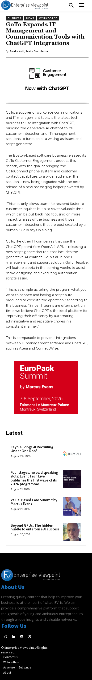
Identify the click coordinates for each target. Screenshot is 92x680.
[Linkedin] (13, 637)
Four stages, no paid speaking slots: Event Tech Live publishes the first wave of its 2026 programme (34, 478)
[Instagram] (5, 637)
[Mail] (21, 637)
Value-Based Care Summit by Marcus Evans (34, 502)
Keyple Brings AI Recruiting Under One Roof (32, 449)
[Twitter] (30, 637)
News (30, 18)
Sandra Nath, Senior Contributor (29, 51)
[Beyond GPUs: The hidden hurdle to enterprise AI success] (72, 532)
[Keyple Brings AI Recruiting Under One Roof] (72, 453)
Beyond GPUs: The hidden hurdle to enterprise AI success (35, 527)
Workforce (48, 18)
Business (14, 18)
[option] (46, 390)
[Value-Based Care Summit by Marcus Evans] (72, 506)
